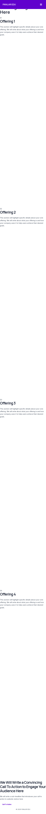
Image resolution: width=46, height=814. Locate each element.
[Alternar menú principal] (41, 4)
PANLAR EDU (9, 4)
